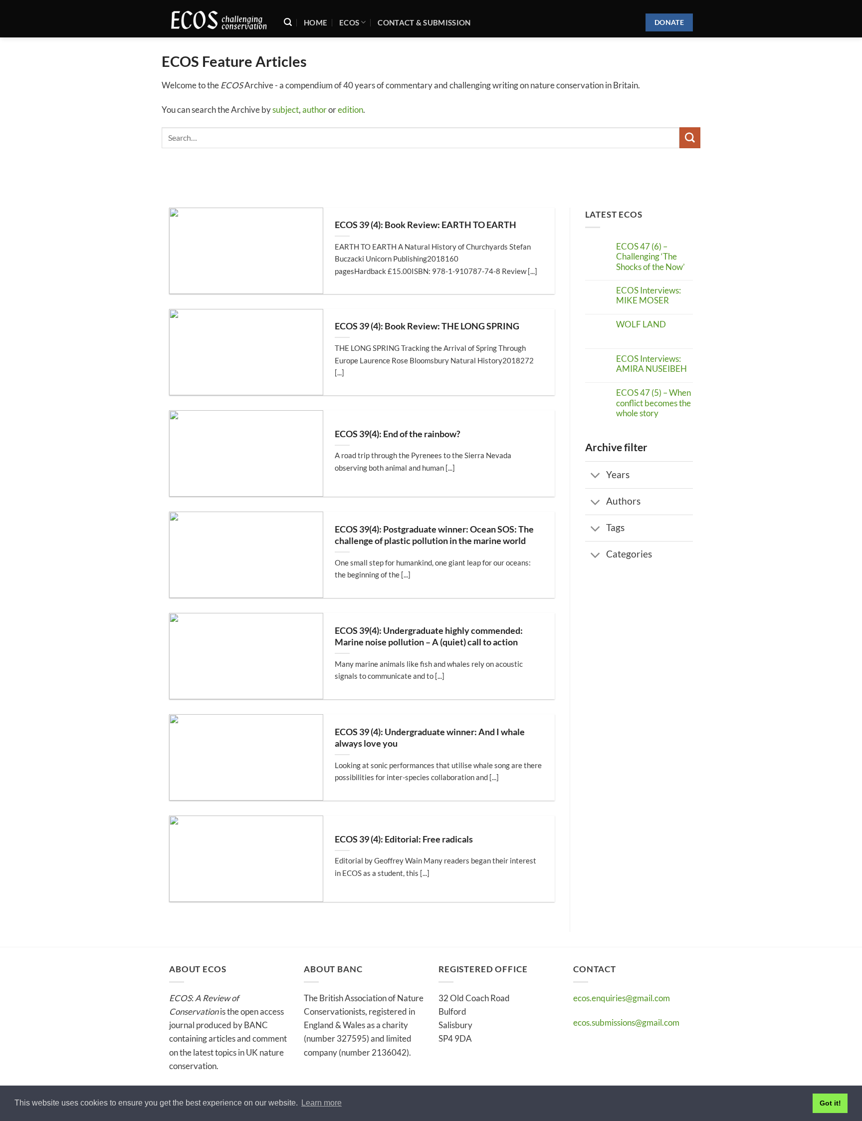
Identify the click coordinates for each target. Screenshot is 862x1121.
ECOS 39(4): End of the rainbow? (397, 434)
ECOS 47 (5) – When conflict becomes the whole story (653, 403)
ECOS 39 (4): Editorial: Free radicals (404, 839)
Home (315, 22)
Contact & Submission (424, 22)
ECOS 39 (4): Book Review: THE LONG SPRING (427, 326)
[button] (288, 22)
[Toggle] (595, 476)
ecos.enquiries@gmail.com (621, 998)
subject (285, 109)
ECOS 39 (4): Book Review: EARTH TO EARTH (425, 225)
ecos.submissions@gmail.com (626, 1022)
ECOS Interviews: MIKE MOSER (648, 295)
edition (350, 109)
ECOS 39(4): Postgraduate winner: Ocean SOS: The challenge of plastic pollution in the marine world (434, 535)
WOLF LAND (641, 324)
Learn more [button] (321, 1103)
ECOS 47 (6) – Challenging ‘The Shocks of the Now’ (650, 257)
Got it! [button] (830, 1103)
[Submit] (689, 137)
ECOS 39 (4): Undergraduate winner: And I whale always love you (430, 738)
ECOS (349, 22)
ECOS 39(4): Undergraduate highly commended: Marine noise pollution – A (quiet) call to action (429, 636)
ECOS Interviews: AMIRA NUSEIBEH (651, 364)
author (314, 109)
